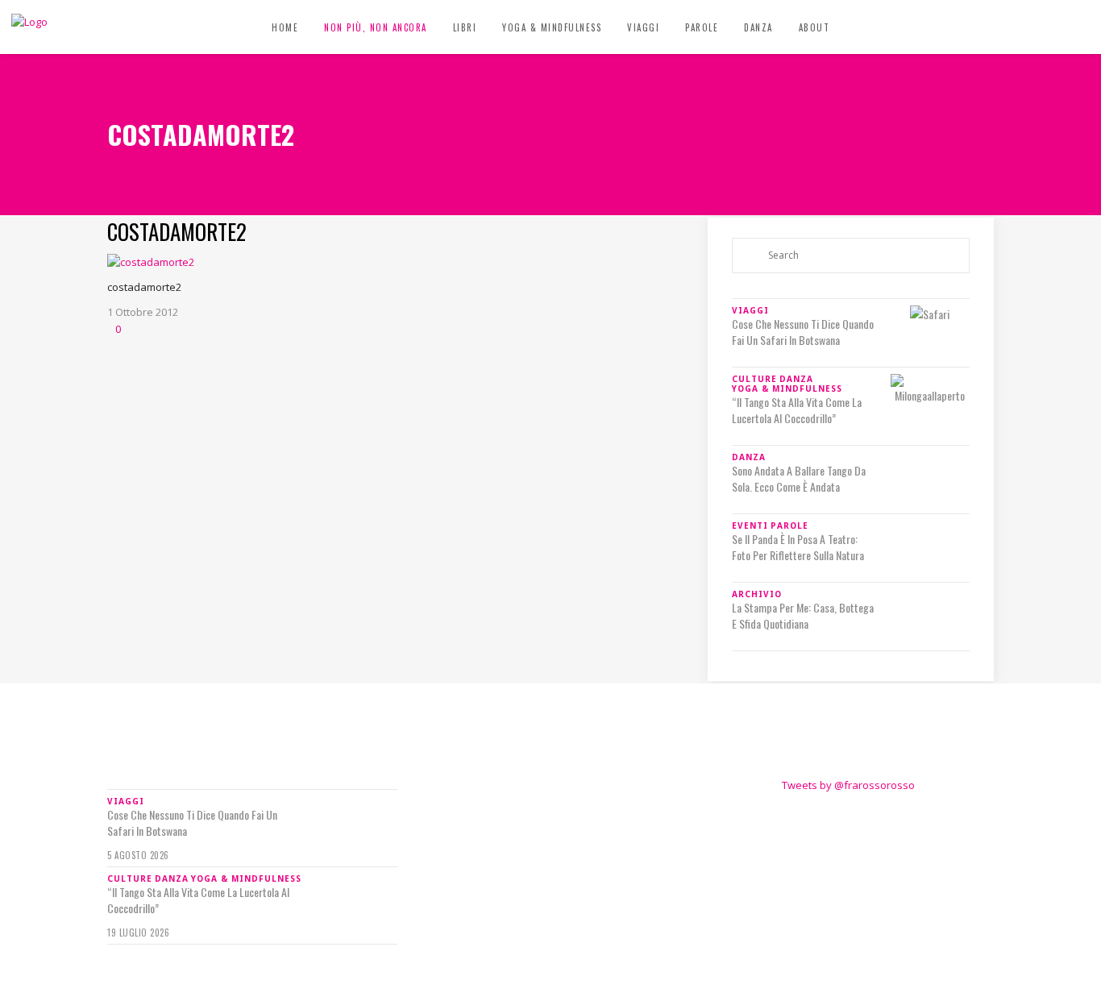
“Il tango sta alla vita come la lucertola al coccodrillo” (797, 410)
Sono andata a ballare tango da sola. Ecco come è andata (799, 479)
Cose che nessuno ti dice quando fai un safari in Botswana (803, 332)
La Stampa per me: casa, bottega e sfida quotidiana (803, 616)
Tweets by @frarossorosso (848, 785)
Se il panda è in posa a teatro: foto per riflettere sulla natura (798, 547)
